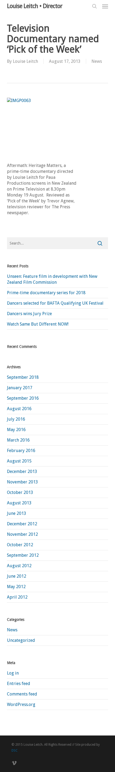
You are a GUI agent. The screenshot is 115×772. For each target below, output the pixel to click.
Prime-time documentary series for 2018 (46, 292)
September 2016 (23, 398)
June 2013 (16, 513)
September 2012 (23, 555)
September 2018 (23, 377)
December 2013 (22, 471)
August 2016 (19, 408)
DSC (14, 750)
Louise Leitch (25, 61)
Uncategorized (21, 640)
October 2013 (20, 492)
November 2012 (22, 534)
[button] (105, 6)
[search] (94, 6)
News (96, 61)
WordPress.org (21, 704)
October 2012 (20, 544)
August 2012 (19, 565)
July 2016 (16, 419)
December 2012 (22, 523)
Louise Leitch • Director (34, 6)
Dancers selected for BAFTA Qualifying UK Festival (55, 303)
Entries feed (18, 683)
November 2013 (22, 482)
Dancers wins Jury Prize (29, 313)
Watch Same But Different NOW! (37, 324)
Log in (13, 673)
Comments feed (22, 694)
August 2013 (19, 502)
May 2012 (16, 586)
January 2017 (19, 387)
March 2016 (18, 440)
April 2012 (17, 597)
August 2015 (19, 461)
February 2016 (21, 450)
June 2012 (16, 576)
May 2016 (16, 429)
